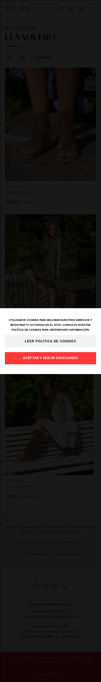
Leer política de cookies (50, 341)
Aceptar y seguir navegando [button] (50, 358)
